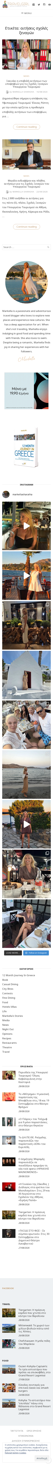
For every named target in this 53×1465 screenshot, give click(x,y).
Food (5, 1002)
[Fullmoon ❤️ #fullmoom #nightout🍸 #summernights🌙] (26, 526)
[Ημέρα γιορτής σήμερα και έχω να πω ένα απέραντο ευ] (26, 923)
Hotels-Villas (9, 1006)
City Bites (7, 988)
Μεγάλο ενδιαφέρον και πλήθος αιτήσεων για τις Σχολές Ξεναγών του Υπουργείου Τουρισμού (26, 183)
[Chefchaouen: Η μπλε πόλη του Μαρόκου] (8, 1343)
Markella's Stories (12, 1016)
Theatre (7, 1047)
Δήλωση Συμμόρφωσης (26, 1440)
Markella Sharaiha (21, 91)
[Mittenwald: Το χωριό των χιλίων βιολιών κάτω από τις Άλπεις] (8, 1328)
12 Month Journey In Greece (18, 975)
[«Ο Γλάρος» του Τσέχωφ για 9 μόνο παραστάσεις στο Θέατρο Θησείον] (8, 1121)
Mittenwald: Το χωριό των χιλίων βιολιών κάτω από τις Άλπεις (33, 1328)
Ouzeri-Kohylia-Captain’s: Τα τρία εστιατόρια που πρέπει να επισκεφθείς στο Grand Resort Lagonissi (34, 1371)
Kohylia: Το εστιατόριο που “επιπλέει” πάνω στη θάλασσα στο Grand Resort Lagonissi (34, 1405)
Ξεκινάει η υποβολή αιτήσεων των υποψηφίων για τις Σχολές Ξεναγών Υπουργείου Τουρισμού (26, 84)
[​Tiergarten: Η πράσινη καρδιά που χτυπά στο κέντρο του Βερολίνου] (8, 1215)
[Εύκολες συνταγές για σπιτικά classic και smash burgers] (8, 1387)
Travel (6, 1051)
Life (4, 1011)
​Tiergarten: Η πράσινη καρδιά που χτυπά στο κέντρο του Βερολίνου (32, 1215)
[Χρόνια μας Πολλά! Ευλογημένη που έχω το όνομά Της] (26, 675)
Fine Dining (8, 997)
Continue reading (28, 127)
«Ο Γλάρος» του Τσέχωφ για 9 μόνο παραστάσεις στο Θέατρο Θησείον (32, 1122)
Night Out (8, 1029)
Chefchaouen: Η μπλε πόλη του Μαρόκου (34, 1342)
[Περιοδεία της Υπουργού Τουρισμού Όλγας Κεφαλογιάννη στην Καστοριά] (8, 1075)
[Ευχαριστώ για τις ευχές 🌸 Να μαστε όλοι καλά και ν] (26, 625)
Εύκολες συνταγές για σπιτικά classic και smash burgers (33, 1387)
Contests (7, 993)
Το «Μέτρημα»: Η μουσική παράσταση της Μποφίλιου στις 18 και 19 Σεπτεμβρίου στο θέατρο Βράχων (33, 1100)
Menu (28, 13)
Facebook (8, 1288)
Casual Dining (10, 984)
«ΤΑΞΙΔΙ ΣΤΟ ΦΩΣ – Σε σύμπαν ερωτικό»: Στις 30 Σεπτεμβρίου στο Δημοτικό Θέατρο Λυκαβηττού (33, 1237)
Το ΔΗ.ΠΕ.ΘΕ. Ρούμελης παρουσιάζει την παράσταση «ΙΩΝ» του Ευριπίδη (32, 1142)
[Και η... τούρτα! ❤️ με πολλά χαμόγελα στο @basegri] (26, 874)
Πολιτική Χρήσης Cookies (15, 1453)
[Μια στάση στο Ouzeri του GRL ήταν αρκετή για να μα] (26, 824)
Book (5, 979)
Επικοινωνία (25, 1435)
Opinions (7, 1033)
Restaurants (9, 1042)
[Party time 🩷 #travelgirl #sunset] (26, 774)
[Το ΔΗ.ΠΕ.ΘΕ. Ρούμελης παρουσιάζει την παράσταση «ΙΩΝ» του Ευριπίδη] (8, 1140)
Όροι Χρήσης (34, 1430)
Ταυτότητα (16, 1430)
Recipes (6, 1038)
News (26, 76)
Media (6, 1020)
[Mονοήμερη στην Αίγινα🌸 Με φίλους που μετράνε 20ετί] (26, 725)
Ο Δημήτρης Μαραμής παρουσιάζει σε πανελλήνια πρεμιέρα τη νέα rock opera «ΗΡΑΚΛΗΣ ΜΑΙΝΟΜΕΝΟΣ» (33, 1165)
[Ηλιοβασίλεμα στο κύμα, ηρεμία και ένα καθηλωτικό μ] (26, 575)
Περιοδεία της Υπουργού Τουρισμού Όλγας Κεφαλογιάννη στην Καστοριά (33, 1077)
